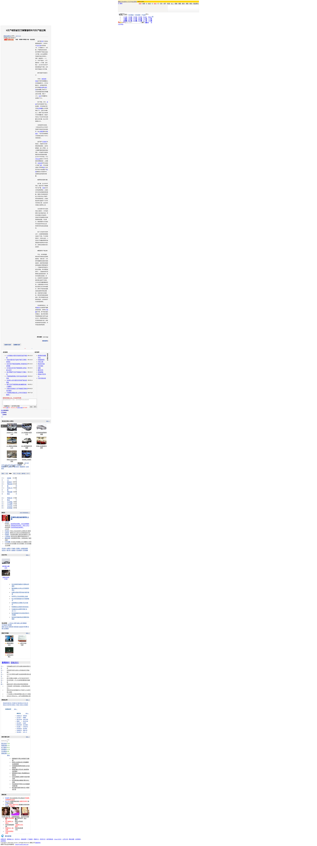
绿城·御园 (19, 732)
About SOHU (58, 839)
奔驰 (36, 81)
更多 (8, 755)
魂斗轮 (9, 550)
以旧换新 (6, 628)
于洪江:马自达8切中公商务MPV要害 (20, 531)
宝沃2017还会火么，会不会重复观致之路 (19, 696)
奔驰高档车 (41, 359)
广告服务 (30, 839)
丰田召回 (16, 626)
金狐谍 (13, 550)
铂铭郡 (24, 723)
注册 (7, 407)
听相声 (7, 798)
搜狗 (121, 3)
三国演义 (12, 806)
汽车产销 (38, 45)
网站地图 (71, 839)
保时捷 (11, 626)
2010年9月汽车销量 (10, 543)
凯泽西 (10, 625)
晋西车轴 (4, 745)
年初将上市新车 (26, 459)
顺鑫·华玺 (25, 730)
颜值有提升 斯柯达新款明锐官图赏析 (17, 684)
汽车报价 (40, 366)
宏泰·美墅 (19, 723)
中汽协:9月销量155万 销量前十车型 (21, 542)
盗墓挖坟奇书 (23, 801)
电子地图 (18, 703)
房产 (165, 3)
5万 (25, 463)
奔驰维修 (40, 372)
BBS (191, 3)
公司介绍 (65, 839)
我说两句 (196, 3)
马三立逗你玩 (14, 798)
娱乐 (149, 3)
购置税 (147, 22)
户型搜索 (13, 703)
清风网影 (14, 602)
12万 (2, 465)
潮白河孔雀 (19, 719)
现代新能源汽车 (16, 613)
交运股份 (4, 751)
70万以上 (18, 465)
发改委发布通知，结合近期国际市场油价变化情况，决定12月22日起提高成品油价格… (20, 525)
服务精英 (7, 538)
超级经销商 (24, 548)
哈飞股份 (4, 747)
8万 (28, 463)
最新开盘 (9, 703)
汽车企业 (37, 158)
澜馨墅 (24, 717)
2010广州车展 (23, 512)
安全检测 (19, 550)
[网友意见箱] (6, 838)
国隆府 (18, 721)
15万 (5, 465)
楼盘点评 (22, 703)
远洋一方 (25, 732)
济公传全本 (21, 798)
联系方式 (42, 839)
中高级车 (44, 141)
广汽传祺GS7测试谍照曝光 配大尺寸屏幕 (19, 694)
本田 (15, 623)
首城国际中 (19, 730)
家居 (168, 3)
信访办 (4, 550)
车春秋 (7, 534)
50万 (14, 465)
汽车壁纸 (120, 24)
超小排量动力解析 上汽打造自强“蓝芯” (18, 678)
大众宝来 (9, 506)
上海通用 (41, 131)
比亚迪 (21, 626)
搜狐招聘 (23, 839)
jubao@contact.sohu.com (21, 844)
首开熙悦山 (19, 728)
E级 (45, 87)
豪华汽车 (40, 370)
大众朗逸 (9, 502)
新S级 (41, 87)
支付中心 (17, 839)
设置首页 (3, 839)
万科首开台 (25, 726)
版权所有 (38, 842)
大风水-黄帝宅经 (13, 804)
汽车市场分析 (42, 378)
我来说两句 (7, 36)
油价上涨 (19, 623)
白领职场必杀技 (14, 801)
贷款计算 (26, 703)
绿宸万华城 (25, 719)
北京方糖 (19, 717)
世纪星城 (25, 728)
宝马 (40, 96)
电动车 (5, 625)
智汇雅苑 (19, 726)
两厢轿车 (4, 466)
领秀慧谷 (25, 715)
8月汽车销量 (20, 543)
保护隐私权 (49, 839)
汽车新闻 (137, 15)
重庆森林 (14, 588)
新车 (41, 165)
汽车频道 (131, 15)
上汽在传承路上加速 (22, 596)
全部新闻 (78, 839)
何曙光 (14, 592)
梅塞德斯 (44, 78)
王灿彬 (14, 609)
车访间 (7, 531)
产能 (43, 187)
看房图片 (13, 704)
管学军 (14, 596)
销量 (39, 368)
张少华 (14, 598)
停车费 (25, 626)
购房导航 (9, 704)
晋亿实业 (4, 743)
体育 (143, 3)
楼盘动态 (5, 704)
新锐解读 (21, 804)
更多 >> (48, 421)
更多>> (147, 14)
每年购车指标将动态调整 (19, 617)
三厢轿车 (10, 466)
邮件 (183, 3)
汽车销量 (40, 108)
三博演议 (7, 536)
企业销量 (7, 545)
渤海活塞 (4, 753)
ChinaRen (124, 1)
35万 (11, 465)
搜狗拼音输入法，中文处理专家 (12, 398)
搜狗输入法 (10, 839)
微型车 (38, 307)
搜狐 (119, 1)
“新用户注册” (20, 407)
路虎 (3, 626)
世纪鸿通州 (25, 724)
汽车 (161, 3)
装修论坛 (22, 704)
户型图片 (18, 704)
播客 (179, 3)
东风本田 (40, 163)
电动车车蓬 (41, 364)
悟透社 (18, 548)
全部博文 (3, 841)
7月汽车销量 (27, 543)
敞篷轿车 (22, 466)
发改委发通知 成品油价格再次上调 (20, 534)
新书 (6, 804)
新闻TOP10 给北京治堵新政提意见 (20, 532)
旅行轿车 (16, 466)
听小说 (7, 801)
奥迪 (44, 106)
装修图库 (26, 704)
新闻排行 (6, 662)
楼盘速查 (5, 703)
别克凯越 (9, 508)
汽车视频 (25, 550)
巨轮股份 (4, 749)
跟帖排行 (15, 662)
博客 (187, 3)
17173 (129, 1)
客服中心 (36, 839)
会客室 (7, 532)
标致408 (9, 482)
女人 (172, 3)
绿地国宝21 (19, 715)
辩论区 (5, 414)
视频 (176, 3)
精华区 (5, 412)
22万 (8, 465)
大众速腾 (9, 504)
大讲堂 (7, 522)
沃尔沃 (7, 626)
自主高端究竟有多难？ (22, 606)
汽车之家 (40, 361)
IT (158, 3)
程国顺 (14, 606)
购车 (44, 167)
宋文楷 (14, 584)
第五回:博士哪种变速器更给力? (20, 536)
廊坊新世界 (19, 724)
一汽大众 (11, 623)
